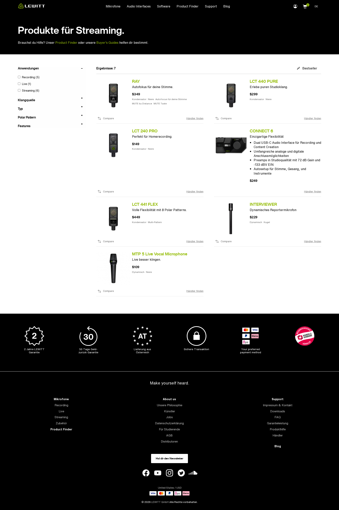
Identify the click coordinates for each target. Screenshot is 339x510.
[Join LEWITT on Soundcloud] (193, 473)
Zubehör (61, 423)
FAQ (277, 417)
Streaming (61, 417)
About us (169, 399)
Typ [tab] (20, 108)
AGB (169, 435)
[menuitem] (113, 6)
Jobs (169, 417)
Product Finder (188, 6)
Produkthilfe (278, 429)
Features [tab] (24, 126)
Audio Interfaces (139, 6)
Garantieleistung (277, 423)
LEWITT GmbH (160, 502)
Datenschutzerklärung (169, 423)
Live (61, 411)
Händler (277, 435)
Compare (108, 118)
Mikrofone (113, 6)
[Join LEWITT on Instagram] (169, 473)
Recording (61, 405)
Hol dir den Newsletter (169, 458)
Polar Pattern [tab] (27, 117)
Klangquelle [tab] (26, 100)
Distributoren (169, 441)
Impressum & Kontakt (277, 405)
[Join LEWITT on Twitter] (181, 473)
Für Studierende (169, 429)
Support (211, 6)
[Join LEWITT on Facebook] (146, 473)
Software (163, 6)
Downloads (277, 411)
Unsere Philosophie (169, 405)
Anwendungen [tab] (28, 68)
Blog (226, 6)
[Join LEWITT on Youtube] (158, 473)
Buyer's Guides (107, 42)
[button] (304, 5)
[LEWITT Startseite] (31, 7)
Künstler (169, 411)
